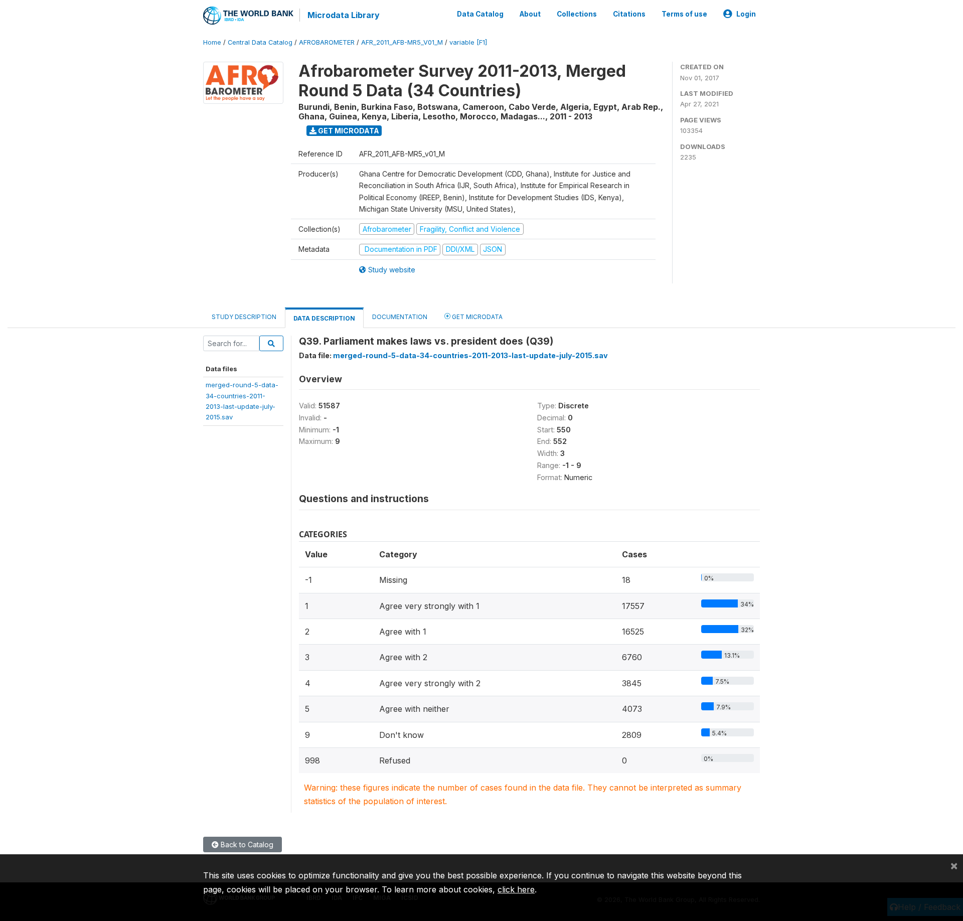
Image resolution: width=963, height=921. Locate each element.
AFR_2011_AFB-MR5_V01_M (402, 42)
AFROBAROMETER (327, 42)
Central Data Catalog (260, 42)
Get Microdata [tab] (476, 317)
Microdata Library (343, 15)
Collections (577, 14)
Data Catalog (480, 14)
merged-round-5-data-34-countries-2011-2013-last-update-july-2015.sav (470, 355)
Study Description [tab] (244, 317)
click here (516, 889)
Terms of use (684, 14)
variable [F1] (468, 42)
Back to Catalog (246, 844)
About (530, 14)
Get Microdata (347, 130)
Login (746, 14)
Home (212, 42)
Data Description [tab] (324, 318)
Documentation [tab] (399, 317)
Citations (629, 14)
